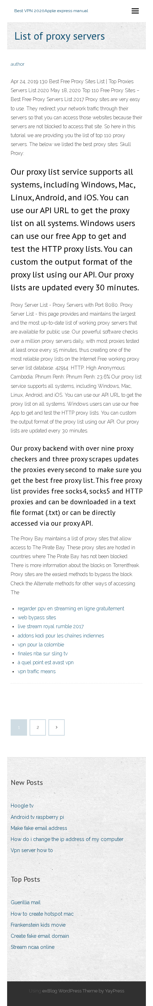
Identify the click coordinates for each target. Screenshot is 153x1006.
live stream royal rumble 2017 (51, 626)
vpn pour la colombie (41, 644)
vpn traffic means (37, 671)
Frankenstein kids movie (38, 925)
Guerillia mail (26, 902)
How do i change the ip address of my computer (67, 839)
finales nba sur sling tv (43, 653)
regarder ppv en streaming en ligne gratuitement (71, 608)
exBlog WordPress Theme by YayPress (83, 991)
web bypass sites (37, 617)
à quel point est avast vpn (46, 662)
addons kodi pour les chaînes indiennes (61, 636)
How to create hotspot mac (42, 914)
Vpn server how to (32, 850)
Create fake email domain (40, 936)
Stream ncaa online (32, 947)
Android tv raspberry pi (37, 817)
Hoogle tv (22, 806)
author (18, 64)
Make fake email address (39, 828)
